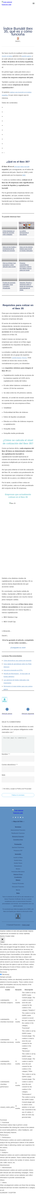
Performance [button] (4, 1135)
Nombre (6, 754)
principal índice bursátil (21, 166)
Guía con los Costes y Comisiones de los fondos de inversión (9, 248)
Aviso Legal (26, 925)
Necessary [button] (3, 972)
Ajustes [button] (2, 936)
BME (24, 175)
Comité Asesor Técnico (19, 358)
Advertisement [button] (4, 1165)
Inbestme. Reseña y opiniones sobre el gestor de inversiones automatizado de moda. (26, 286)
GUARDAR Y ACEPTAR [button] (8, 1192)
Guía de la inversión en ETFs (13, 670)
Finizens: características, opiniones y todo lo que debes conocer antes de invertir (26, 266)
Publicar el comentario (18, 795)
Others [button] (2, 1180)
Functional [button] (3, 1120)
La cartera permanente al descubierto (24, 232)
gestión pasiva (26, 56)
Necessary (5, 974)
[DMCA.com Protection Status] (4, 702)
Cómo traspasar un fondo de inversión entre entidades (9, 232)
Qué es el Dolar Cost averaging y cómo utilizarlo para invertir (9, 264)
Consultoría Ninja (18, 839)
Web (3, 775)
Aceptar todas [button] (9, 936)
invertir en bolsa (7, 56)
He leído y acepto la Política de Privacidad (17, 789)
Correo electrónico (10, 765)
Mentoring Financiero (18, 836)
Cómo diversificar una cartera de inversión (17, 660)
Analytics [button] (3, 1150)
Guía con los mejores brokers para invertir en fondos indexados (26, 248)
